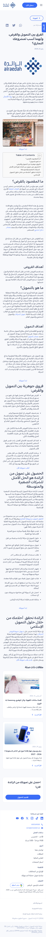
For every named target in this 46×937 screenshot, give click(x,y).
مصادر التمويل (33, 336)
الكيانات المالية (14, 189)
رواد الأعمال (7, 96)
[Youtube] (17, 818)
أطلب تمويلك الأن (23, 468)
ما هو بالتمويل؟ (34, 161)
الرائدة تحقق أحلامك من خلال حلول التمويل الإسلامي (25, 173)
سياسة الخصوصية (37, 909)
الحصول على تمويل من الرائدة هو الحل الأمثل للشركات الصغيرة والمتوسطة (24, 168)
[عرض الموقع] (21, 885)
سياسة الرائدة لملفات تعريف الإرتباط (32, 914)
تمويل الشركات (20, 314)
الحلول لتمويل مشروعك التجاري (31, 519)
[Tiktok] (37, 818)
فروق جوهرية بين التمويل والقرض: (28, 164)
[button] (41, 5)
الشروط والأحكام (37, 903)
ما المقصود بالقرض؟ (33, 159)
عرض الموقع (15, 885)
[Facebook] (22, 818)
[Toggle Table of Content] (38, 155)
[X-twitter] (27, 818)
